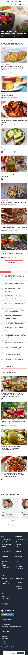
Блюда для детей (6, 551)
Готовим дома (5, 583)
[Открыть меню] (2, 1)
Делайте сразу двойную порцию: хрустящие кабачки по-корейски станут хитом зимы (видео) (12, 394)
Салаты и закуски (5, 64)
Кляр (17, 546)
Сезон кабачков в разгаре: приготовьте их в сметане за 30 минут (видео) (15, 353)
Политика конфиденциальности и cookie (12, 621)
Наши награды (5, 631)
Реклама (4, 629)
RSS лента (4, 643)
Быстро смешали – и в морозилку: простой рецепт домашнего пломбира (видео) (15, 335)
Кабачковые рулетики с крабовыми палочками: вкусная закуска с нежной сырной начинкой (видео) (14, 310)
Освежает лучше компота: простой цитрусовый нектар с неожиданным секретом (13, 329)
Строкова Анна (6, 72)
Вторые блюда (5, 541)
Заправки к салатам (21, 539)
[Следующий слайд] (26, 4)
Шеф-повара (18, 575)
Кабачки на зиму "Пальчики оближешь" (10, 175)
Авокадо (18, 563)
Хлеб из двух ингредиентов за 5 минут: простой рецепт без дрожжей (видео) (15, 322)
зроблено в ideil (4, 650)
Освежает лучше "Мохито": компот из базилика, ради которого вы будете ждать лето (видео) (14, 421)
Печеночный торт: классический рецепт (12, 148)
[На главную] (14, 1)
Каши (17, 549)
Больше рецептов (12, 262)
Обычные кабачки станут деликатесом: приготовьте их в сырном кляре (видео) (15, 341)
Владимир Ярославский (19, 585)
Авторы (3, 593)
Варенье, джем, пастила (6, 564)
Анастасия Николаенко (8, 97)
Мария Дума (5, 596)
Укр (26, 1)
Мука (17, 559)
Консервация (4, 556)
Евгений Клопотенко (21, 582)
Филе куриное (19, 566)
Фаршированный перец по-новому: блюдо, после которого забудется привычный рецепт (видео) (13, 347)
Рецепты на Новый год (16, 4)
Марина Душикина (7, 257)
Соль (17, 561)
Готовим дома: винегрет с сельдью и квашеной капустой (13, 32)
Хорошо (21, 653)
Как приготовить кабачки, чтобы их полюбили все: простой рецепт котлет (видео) (14, 359)
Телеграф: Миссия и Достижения (10, 641)
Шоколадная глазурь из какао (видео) (14, 227)
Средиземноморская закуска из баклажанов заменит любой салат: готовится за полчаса (13, 474)
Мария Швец (6, 398)
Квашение (4, 561)
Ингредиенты (18, 556)
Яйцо (17, 571)
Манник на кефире (7, 95)
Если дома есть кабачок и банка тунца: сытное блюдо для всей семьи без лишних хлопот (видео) (14, 303)
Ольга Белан (6, 179)
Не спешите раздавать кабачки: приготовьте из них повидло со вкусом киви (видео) (11, 448)
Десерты (3, 225)
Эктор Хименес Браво (20, 579)
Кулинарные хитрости (7, 578)
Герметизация (4, 251)
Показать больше (11, 366)
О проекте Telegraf (6, 619)
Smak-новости (5, 575)
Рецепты (4, 4)
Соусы (17, 541)
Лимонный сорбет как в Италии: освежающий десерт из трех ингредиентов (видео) (13, 317)
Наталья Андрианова (8, 36)
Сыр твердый (19, 568)
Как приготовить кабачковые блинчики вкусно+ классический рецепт (12, 68)
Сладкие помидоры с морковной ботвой (12, 254)
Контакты (4, 633)
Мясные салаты (4, 200)
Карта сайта (5, 638)
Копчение (18, 551)
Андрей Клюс (19, 588)
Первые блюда (6, 539)
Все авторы (11, 525)
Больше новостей (12, 483)
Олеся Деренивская (7, 230)
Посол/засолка (6, 570)
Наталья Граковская (8, 478)
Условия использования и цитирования (12, 626)
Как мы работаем (6, 624)
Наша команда (5, 636)
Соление (4, 559)
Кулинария (5, 581)
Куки (13, 653)
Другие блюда (4, 118)
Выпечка (3, 93)
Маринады (18, 544)
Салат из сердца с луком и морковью (13, 202)
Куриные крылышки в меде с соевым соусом (14, 121)
